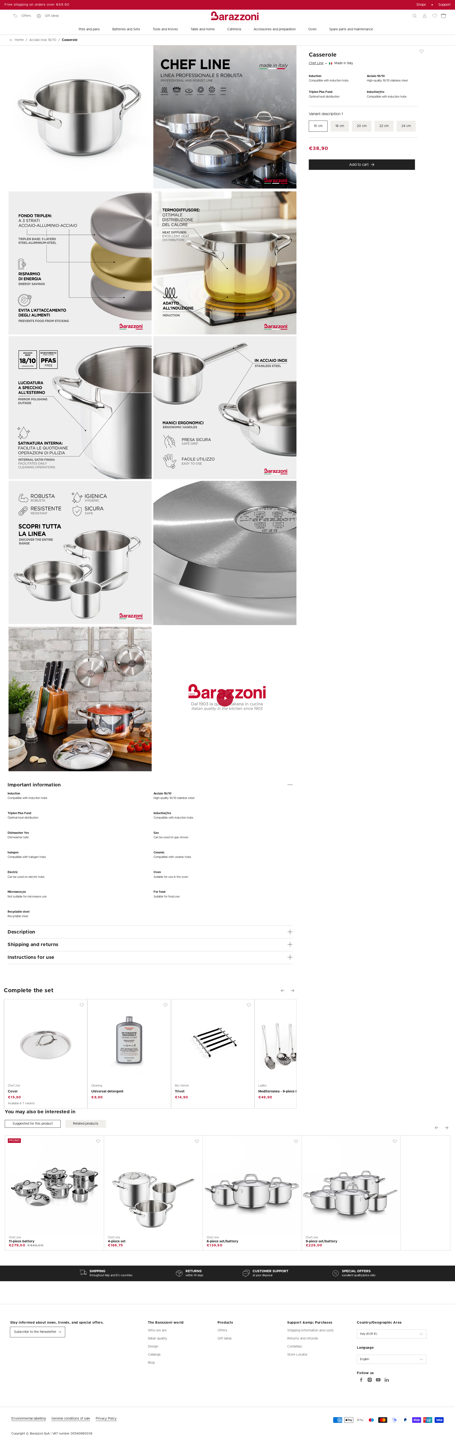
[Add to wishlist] (82, 1005)
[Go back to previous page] (11, 40)
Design (153, 1346)
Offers (26, 16)
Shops (421, 4)
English (364, 1359)
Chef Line (316, 63)
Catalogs (154, 1354)
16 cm (318, 126)
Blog (151, 1362)
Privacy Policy (106, 1418)
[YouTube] (378, 1379)
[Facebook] (361, 1379)
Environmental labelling (28, 1418)
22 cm (384, 126)
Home (19, 40)
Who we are (157, 1330)
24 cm (406, 126)
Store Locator (297, 1354)
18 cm (339, 126)
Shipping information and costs (310, 1330)
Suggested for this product (33, 1123)
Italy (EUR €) (368, 1333)
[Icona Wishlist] (435, 16)
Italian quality (157, 1338)
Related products (85, 1123)
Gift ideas (52, 16)
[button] (415, 16)
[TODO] (386, 1379)
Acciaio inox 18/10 (42, 40)
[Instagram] (369, 1379)
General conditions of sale (70, 1418)
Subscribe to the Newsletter (35, 1332)
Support (444, 4)
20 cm (362, 126)
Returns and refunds (302, 1338)
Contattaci (294, 1346)
